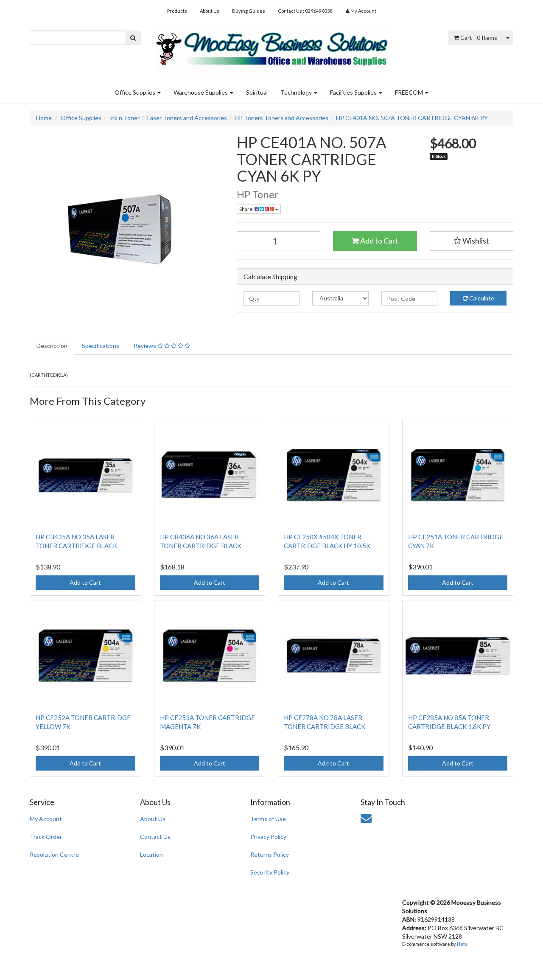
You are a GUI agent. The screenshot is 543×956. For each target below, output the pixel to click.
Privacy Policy (268, 836)
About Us (209, 11)
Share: (247, 209)
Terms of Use (268, 818)
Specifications (100, 345)
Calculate (481, 298)
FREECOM (409, 92)
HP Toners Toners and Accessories (281, 117)
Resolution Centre (54, 854)
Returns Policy (269, 854)
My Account (46, 818)
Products (177, 11)
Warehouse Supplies (201, 92)
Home (44, 117)
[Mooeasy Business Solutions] (271, 46)
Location (151, 854)
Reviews (145, 345)
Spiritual (257, 92)
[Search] (133, 38)
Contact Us (155, 836)
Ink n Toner (124, 117)
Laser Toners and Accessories (187, 117)
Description (51, 345)
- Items (478, 37)
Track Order (46, 836)
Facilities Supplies (354, 92)
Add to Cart (378, 240)
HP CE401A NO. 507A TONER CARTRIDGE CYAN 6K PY (412, 117)
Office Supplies (136, 92)
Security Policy (269, 872)
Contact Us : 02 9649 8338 (305, 11)
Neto (462, 944)
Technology (296, 92)
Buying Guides (248, 11)
